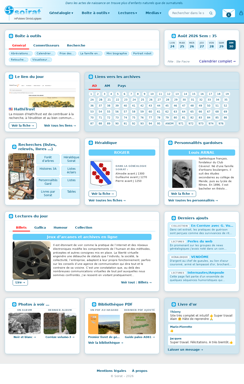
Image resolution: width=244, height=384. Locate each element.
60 (150, 111)
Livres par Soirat (48, 193)
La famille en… (90, 53)
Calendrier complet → (217, 61)
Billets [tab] (21, 227)
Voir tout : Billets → (136, 282)
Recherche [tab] (76, 45)
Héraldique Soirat (71, 159)
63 (175, 111)
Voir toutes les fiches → (107, 200)
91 (125, 123)
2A (92, 99)
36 (92, 105)
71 (100, 117)
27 (159, 99)
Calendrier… (45, 53)
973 (200, 123)
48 (192, 105)
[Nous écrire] (229, 13)
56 (117, 111)
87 (92, 123)
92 (133, 123)
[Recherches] (21, 176)
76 (142, 117)
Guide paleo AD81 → (140, 337)
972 (190, 123)
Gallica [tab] (40, 227)
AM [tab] (107, 85)
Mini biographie (117, 53)
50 (208, 105)
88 (100, 123)
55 (108, 111)
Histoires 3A (48, 168)
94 (150, 123)
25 (142, 99)
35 (226, 99)
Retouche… (18, 59)
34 (217, 99)
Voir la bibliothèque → (105, 342)
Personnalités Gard (48, 182)
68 (217, 111)
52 (225, 105)
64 (183, 111)
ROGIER (122, 152)
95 (158, 123)
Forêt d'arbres (48, 159)
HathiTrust (24, 109)
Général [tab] (19, 45)
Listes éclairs (71, 170)
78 (158, 117)
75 (133, 117)
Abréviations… (20, 53)
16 (202, 93)
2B (100, 99)
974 (211, 123)
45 (167, 105)
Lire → (20, 282)
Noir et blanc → (25, 337)
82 (192, 117)
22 (117, 99)
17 (210, 93)
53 (92, 111)
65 (192, 111)
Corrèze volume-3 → (60, 337)
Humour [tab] (60, 227)
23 (125, 99)
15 (193, 93)
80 (175, 117)
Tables (71, 191)
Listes (71, 180)
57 (125, 111)
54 (100, 111)
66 (200, 111)
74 (125, 117)
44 (158, 105)
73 (117, 117)
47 (183, 105)
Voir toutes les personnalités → (193, 200)
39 (117, 105)
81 (183, 117)
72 (108, 117)
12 (168, 93)
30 (184, 99)
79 (167, 117)
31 (192, 99)
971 (180, 123)
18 (218, 93)
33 (209, 99)
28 (167, 99)
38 (108, 105)
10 (152, 93)
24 (134, 99)
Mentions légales (111, 371)
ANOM (169, 123)
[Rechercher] (211, 13)
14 (185, 93)
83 (200, 117)
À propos (139, 371)
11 (160, 93)
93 (142, 123)
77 (150, 117)
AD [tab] (94, 85)
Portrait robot (142, 53)
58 (133, 111)
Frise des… (67, 53)
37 (100, 105)
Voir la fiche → (23, 125)
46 (175, 105)
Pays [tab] (122, 85)
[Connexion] (241, 13)
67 (208, 111)
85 (217, 117)
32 (201, 99)
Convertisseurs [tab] (46, 45)
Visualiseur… (41, 59)
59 (142, 111)
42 (142, 105)
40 (125, 105)
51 (217, 105)
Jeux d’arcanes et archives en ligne (82, 237)
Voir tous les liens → (60, 125)
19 (227, 93)
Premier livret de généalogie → (104, 337)
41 (133, 105)
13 (177, 93)
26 (150, 99)
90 (117, 123)
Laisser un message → (185, 349)
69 (225, 111)
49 (200, 105)
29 (176, 99)
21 (109, 99)
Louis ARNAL (202, 152)
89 (108, 123)
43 (150, 105)
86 (225, 117)
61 (158, 111)
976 (221, 123)
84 (208, 117)
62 (167, 111)
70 (92, 117)
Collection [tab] (83, 227)
